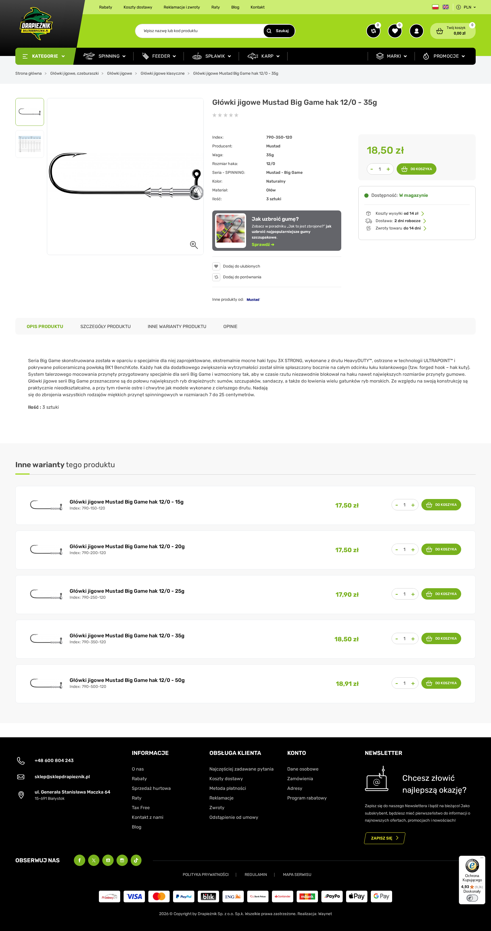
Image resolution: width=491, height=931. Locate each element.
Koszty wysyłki (397, 213)
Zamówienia (300, 778)
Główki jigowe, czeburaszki (74, 73)
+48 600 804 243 (54, 760)
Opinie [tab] (230, 326)
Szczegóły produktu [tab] (105, 326)
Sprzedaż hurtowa (151, 788)
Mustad (273, 146)
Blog (235, 7)
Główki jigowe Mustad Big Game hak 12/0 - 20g (127, 546)
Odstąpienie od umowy (233, 817)
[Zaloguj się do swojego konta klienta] (417, 31)
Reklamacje (221, 798)
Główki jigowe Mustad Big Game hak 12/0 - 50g (127, 680)
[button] (453, 31)
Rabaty (105, 7)
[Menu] (481, 859)
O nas (138, 769)
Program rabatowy (307, 798)
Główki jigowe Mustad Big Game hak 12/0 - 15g (127, 502)
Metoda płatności (227, 788)
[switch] (472, 898)
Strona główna (28, 73)
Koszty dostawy (138, 7)
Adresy (294, 788)
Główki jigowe (119, 73)
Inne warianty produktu (177, 326)
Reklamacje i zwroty (182, 7)
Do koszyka (421, 169)
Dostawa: (398, 220)
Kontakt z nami (147, 817)
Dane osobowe (303, 769)
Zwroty (216, 807)
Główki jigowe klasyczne (163, 73)
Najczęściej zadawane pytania (241, 769)
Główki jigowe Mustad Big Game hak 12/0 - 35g (127, 636)
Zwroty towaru (398, 228)
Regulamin (256, 874)
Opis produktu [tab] (45, 326)
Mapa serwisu (297, 874)
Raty (215, 7)
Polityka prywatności (206, 874)
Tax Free (141, 807)
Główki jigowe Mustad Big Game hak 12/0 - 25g (127, 591)
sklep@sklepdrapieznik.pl (62, 776)
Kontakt (258, 7)
